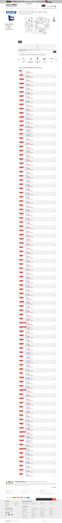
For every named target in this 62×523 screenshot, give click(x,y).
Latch (26, 205)
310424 (28, 113)
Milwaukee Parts (42, 503)
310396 (28, 101)
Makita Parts (51, 511)
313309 (28, 344)
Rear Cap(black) (28, 326)
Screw (26, 100)
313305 (28, 332)
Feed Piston (27, 209)
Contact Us (6, 505)
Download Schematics (9, 29)
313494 (28, 407)
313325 (28, 256)
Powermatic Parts (33, 513)
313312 (28, 382)
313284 (28, 231)
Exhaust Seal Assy (28, 440)
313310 (28, 336)
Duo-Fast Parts (21, 10)
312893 (28, 475)
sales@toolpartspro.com (52, 8)
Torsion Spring (28, 179)
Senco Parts (42, 513)
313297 (28, 353)
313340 (28, 130)
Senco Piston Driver (52, 503)
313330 (28, 298)
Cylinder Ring (27, 301)
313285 (28, 365)
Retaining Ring (28, 150)
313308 (28, 349)
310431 (28, 118)
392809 (28, 294)
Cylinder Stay (27, 406)
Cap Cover (27, 448)
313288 (28, 290)
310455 (28, 126)
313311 (28, 445)
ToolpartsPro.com (14, 520)
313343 (28, 176)
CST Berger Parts (42, 508)
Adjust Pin (27, 457)
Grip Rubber (27, 305)
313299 (28, 395)
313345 (28, 189)
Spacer (26, 108)
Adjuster (26, 452)
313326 (28, 265)
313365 (28, 269)
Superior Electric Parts (25, 517)
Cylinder (26, 398)
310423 (28, 109)
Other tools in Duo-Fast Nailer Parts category (26, 13)
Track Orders (17, 8)
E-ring (26, 104)
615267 (28, 449)
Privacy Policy (7, 504)
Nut (26, 70)
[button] (18, 59)
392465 (28, 307)
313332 (28, 399)
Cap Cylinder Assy (28, 436)
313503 (28, 424)
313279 (28, 164)
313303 (28, 454)
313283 (28, 370)
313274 (28, 286)
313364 (28, 223)
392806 (28, 462)
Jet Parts (32, 511)
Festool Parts (24, 510)
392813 (28, 155)
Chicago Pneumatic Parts (35, 508)
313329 (28, 403)
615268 (28, 323)
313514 (28, 328)
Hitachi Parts (42, 510)
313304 (28, 466)
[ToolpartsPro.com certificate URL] (53, 487)
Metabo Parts (24, 513)
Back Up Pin (27, 188)
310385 (28, 92)
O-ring (26, 79)
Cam (26, 419)
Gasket (26, 310)
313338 (28, 185)
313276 (28, 357)
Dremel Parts (33, 509)
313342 (28, 193)
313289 (28, 315)
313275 (28, 416)
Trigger (26, 415)
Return (15, 504)
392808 (28, 311)
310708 (28, 206)
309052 (28, 71)
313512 (28, 391)
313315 (28, 248)
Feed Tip (26, 213)
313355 (28, 214)
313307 (28, 277)
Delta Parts (51, 508)
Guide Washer (27, 427)
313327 (28, 260)
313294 (28, 160)
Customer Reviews (30, 8)
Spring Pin (27, 276)
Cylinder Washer (28, 318)
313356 (28, 302)
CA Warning (16, 502)
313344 (28, 235)
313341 (28, 197)
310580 (28, 134)
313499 (28, 340)
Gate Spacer (27, 196)
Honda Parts (51, 510)
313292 (28, 143)
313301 (28, 458)
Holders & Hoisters (34, 503)
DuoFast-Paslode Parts (43, 509)
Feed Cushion (27, 221)
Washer (26, 112)
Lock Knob (27, 331)
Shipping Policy (7, 503)
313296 (28, 412)
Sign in (48, 6)
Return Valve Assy (28, 377)
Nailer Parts (25, 10)
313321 (28, 428)
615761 (28, 374)
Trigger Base (27, 410)
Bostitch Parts (51, 507)
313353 (28, 147)
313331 (28, 76)
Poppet (26, 431)
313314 (28, 227)
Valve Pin (27, 364)
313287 (28, 172)
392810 (28, 281)
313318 (28, 239)
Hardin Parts (33, 510)
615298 (28, 378)
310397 (28, 105)
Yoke (26, 469)
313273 (28, 361)
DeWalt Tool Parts (25, 509)
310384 (28, 88)
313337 (28, 181)
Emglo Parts (51, 509)
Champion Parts (24, 508)
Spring (26, 200)
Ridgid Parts (51, 513)
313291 (28, 210)
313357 (28, 441)
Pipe (26, 314)
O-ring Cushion (28, 238)
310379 (28, 84)
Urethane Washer (28, 129)
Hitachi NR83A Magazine (25, 503)
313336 (28, 273)
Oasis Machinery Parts (52, 512)
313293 (28, 218)
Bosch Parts (42, 507)
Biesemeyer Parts (24, 507)
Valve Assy (27, 373)
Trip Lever (27, 423)
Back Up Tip (27, 184)
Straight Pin (27, 280)
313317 (28, 139)
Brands (7, 8)
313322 (28, 252)
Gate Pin (26, 192)
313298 (28, 420)
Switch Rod (27, 347)
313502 (28, 470)
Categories (12, 8)
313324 (28, 386)
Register (52, 6)
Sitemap (15, 503)
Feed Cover (27, 158)
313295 (28, 151)
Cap (26, 389)
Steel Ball (27, 339)
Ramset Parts (42, 512)
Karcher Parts (42, 511)
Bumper (26, 175)
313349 (28, 122)
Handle (26, 322)
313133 (28, 80)
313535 (28, 437)
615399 (28, 433)
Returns (36, 8)
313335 (28, 319)
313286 (28, 244)
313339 (28, 202)
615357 (28, 168)
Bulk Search (23, 8)
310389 (28, 97)
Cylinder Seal (27, 402)
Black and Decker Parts (34, 507)
